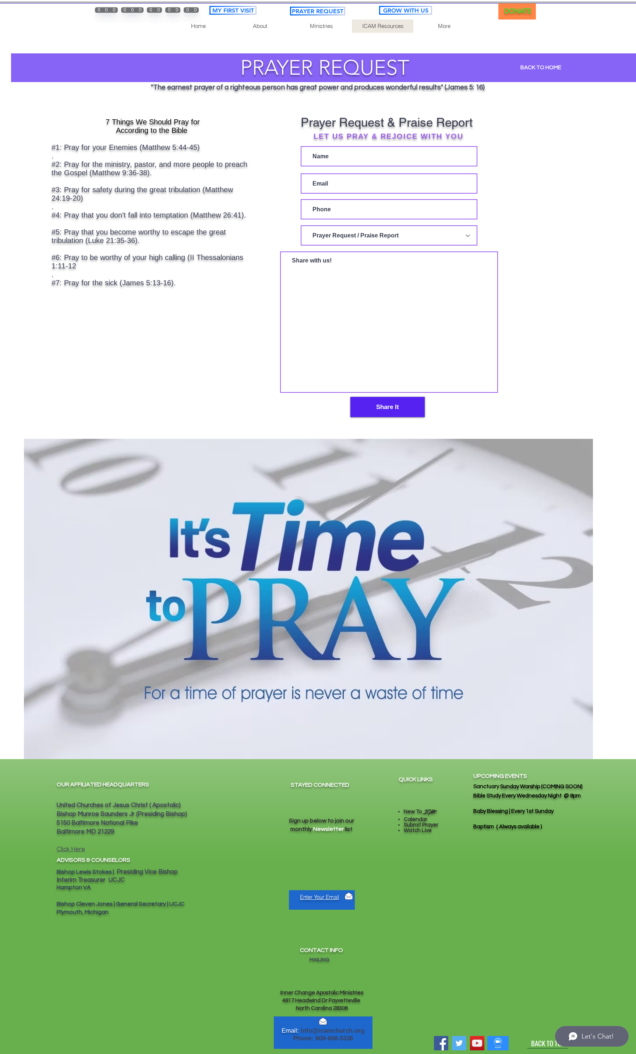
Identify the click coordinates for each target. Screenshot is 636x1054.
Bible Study (487, 796)
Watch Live (418, 830)
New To (413, 811)
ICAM (429, 812)
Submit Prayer (421, 825)
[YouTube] (477, 1043)
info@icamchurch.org (332, 1030)
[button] (321, 26)
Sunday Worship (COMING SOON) (540, 786)
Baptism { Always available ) (507, 826)
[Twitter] (459, 1043)
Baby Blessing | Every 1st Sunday (514, 811)
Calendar (415, 819)
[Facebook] (441, 1043)
